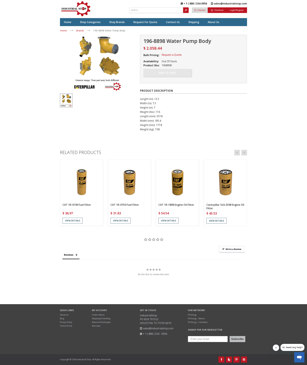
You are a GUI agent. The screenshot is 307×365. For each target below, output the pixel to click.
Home (63, 30)
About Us (64, 314)
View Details (72, 220)
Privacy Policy (66, 322)
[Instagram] (244, 360)
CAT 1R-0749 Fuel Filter (77, 205)
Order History (98, 314)
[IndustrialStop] (76, 9)
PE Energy (192, 314)
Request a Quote (172, 55)
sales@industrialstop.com (157, 328)
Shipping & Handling (101, 318)
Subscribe (237, 339)
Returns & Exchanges (101, 322)
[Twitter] (229, 360)
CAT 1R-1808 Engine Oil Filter (176, 205)
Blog (62, 318)
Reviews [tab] (68, 254)
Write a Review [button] (233, 249)
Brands (80, 30)
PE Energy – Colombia (197, 322)
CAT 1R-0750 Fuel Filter (124, 205)
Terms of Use (66, 325)
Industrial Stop (84, 359)
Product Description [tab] (156, 91)
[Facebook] (221, 360)
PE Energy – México (196, 318)
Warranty (96, 325)
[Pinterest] (236, 360)
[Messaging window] (274, 295)
